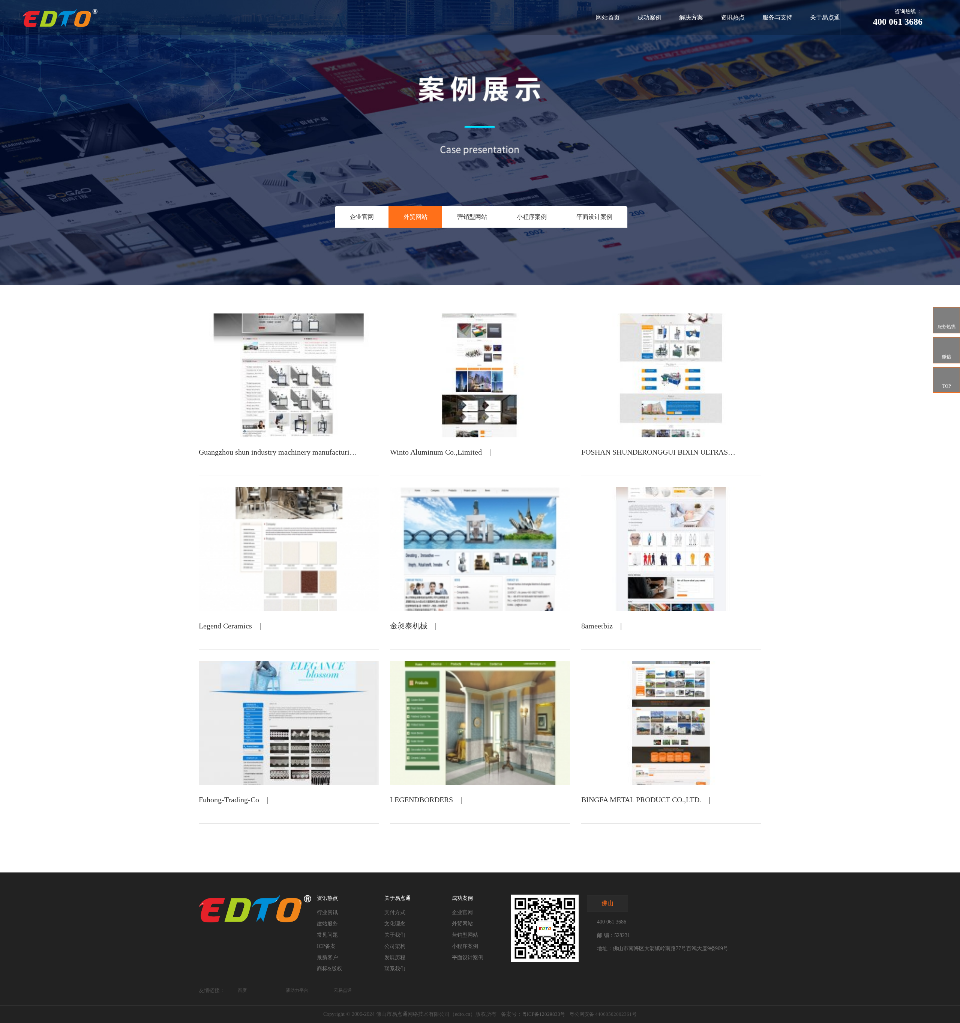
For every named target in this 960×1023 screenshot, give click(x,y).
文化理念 (394, 924)
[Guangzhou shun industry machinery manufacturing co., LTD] (288, 375)
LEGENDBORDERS (421, 799)
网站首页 (608, 17)
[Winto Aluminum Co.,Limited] (480, 375)
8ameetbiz (597, 626)
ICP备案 (326, 946)
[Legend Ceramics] (288, 549)
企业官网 (362, 217)
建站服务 (327, 924)
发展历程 (394, 957)
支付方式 (394, 912)
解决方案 (691, 17)
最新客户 (327, 957)
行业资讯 (327, 912)
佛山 (608, 903)
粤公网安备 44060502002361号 (603, 1014)
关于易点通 (825, 17)
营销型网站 (472, 217)
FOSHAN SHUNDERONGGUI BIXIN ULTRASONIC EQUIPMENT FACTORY (703, 452)
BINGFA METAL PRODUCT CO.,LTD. (641, 799)
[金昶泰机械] (480, 549)
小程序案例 (532, 217)
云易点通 (343, 990)
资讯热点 (733, 17)
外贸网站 (416, 217)
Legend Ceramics (225, 626)
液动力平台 (297, 990)
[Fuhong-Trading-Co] (288, 723)
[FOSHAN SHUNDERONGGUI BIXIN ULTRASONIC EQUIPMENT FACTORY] (671, 375)
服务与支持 (777, 17)
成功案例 (650, 17)
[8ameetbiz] (671, 549)
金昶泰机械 (409, 626)
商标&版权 (329, 969)
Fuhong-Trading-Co (229, 799)
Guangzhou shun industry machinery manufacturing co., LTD (292, 452)
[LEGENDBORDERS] (480, 723)
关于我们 (394, 935)
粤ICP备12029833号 (543, 1014)
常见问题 (327, 935)
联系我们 (394, 969)
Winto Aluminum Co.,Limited (436, 452)
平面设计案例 (594, 217)
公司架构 (394, 946)
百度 (242, 990)
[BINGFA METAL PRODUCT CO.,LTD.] (671, 723)
